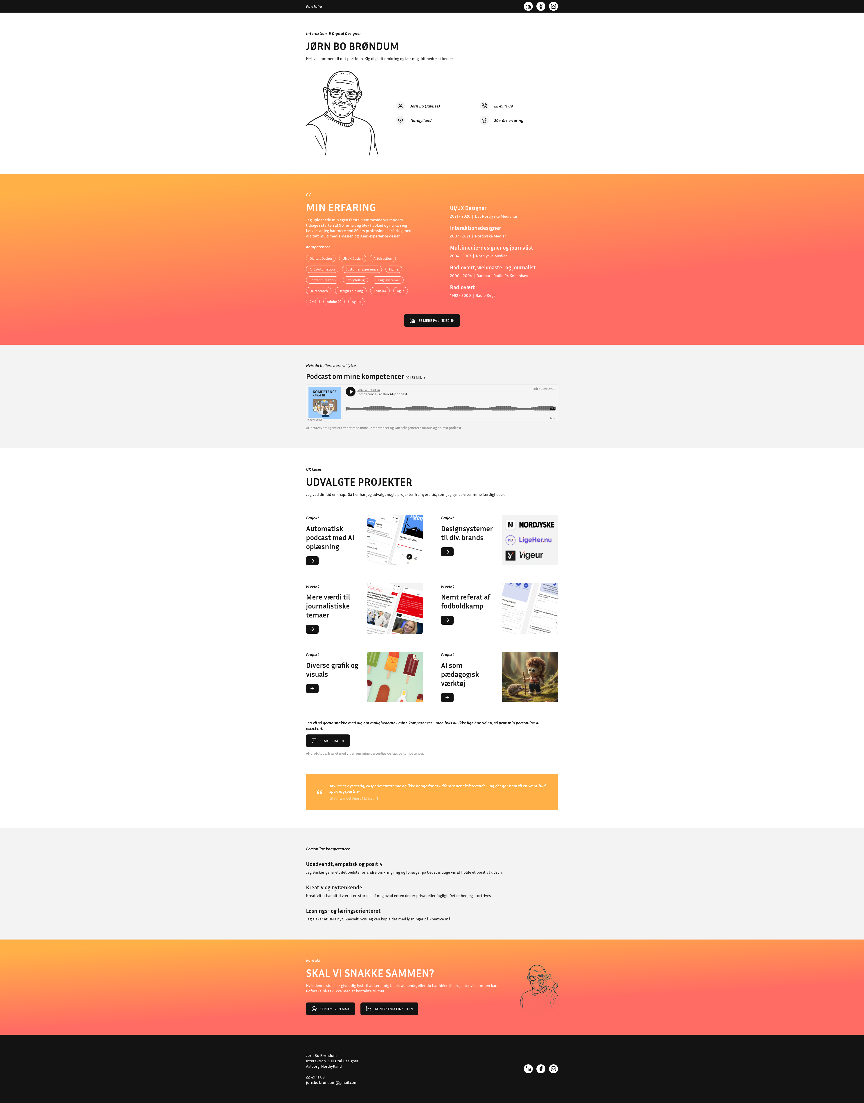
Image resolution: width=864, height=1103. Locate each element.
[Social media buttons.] (528, 6)
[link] (432, 320)
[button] (364, 608)
